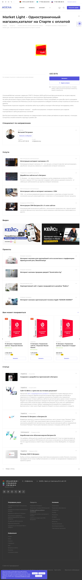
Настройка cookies (13, 552)
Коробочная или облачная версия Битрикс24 (38, 435)
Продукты (33, 502)
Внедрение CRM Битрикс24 (15, 521)
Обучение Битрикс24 (14, 523)
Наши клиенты (56, 519)
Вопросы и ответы (13, 547)
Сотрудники (55, 510)
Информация (12, 533)
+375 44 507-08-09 (27, 2)
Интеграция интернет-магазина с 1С (34, 161)
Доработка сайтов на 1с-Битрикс (33, 175)
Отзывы (54, 512)
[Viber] (11, 2)
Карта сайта (57, 570)
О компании (55, 505)
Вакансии (54, 521)
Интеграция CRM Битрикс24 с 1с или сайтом (37, 205)
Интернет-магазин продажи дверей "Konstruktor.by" (41, 272)
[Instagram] (3, 2)
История (54, 517)
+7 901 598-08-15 (59, 2)
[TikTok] (23, 491)
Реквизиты (55, 514)
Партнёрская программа (59, 528)
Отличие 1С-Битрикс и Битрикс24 (33, 416)
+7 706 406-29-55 (44, 2)
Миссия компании (57, 523)
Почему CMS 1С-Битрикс (29, 454)
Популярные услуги (14, 502)
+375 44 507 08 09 (23, 141)
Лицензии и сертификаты (59, 508)
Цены (9, 538)
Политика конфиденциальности (11, 570)
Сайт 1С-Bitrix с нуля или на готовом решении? (38, 391)
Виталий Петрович (25, 132)
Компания (55, 502)
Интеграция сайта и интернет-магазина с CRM (38, 191)
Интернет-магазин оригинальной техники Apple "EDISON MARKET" (46, 300)
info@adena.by (36, 141)
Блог (9, 545)
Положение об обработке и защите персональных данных (37, 570)
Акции (10, 536)
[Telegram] (5, 2)
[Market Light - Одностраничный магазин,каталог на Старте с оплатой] (41, 50)
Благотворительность (58, 526)
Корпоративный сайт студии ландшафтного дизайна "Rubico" (44, 286)
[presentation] (2, 340)
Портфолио (11, 543)
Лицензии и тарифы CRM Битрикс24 (40, 508)
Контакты (10, 550)
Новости (10, 541)
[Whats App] (19, 491)
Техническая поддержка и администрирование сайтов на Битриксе (16, 517)
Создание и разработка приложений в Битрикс (39, 377)
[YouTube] (8, 2)
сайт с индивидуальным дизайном (38, 393)
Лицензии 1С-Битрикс (36, 505)
